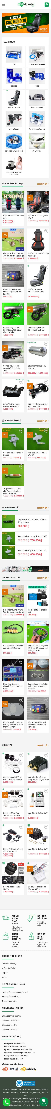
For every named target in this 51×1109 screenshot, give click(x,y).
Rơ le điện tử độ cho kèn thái (37, 611)
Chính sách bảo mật (10, 1029)
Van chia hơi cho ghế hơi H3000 (13, 454)
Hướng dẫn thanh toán (11, 997)
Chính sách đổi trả (9, 1025)
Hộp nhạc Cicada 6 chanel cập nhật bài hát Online (12, 686)
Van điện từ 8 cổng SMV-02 (38, 814)
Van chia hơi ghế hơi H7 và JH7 (37, 454)
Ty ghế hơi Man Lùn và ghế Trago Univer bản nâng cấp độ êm (12, 491)
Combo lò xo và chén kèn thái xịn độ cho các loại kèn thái (38, 686)
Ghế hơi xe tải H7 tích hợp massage (38, 254)
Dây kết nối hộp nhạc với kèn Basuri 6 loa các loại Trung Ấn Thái (38, 648)
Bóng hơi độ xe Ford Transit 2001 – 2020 (11, 814)
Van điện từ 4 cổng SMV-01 (38, 850)
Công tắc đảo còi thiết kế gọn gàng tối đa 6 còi (13, 647)
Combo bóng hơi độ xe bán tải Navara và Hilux (12, 778)
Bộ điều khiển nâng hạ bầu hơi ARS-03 (37, 888)
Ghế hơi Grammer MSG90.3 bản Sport (36, 290)
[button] (3, 4)
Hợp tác (5, 973)
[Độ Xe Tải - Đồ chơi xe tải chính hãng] (25, 4)
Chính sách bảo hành (10, 1020)
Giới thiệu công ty (9, 964)
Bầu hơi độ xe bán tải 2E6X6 (11, 888)
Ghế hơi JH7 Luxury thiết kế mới (38, 217)
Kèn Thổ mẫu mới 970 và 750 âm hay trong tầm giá (13, 254)
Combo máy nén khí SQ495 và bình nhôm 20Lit (11, 368)
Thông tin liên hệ (8, 968)
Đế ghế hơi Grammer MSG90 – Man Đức (11, 405)
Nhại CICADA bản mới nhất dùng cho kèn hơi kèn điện (12, 291)
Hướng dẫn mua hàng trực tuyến (15, 992)
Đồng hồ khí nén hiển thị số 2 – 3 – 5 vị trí (12, 850)
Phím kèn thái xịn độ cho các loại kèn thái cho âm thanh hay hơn (13, 724)
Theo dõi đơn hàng (9, 1001)
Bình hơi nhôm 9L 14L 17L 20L (37, 367)
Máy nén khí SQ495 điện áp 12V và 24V (37, 405)
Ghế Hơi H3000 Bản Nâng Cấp (13, 217)
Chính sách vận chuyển (11, 1016)
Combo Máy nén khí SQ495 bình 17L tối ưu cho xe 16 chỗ (12, 330)
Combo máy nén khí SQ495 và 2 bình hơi (36, 329)
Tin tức (5, 977)
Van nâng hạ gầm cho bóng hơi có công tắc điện (38, 778)
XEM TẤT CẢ (42, 184)
